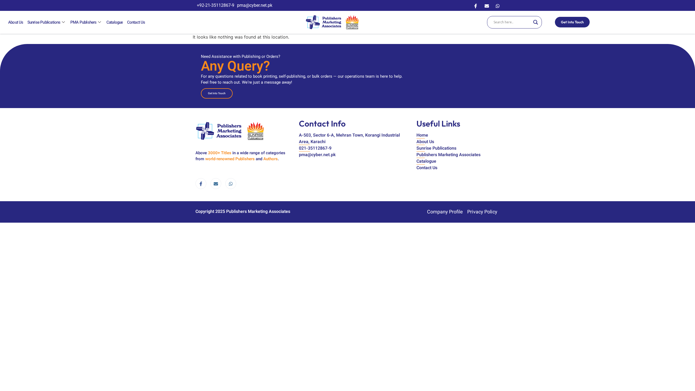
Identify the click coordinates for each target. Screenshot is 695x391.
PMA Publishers (83, 22)
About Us (15, 22)
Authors (270, 159)
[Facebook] (475, 5)
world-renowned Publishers (230, 159)
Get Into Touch (572, 22)
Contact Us (136, 22)
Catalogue (114, 22)
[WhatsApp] (498, 5)
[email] (215, 183)
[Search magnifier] (535, 22)
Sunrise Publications (44, 22)
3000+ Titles (219, 153)
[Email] (487, 5)
